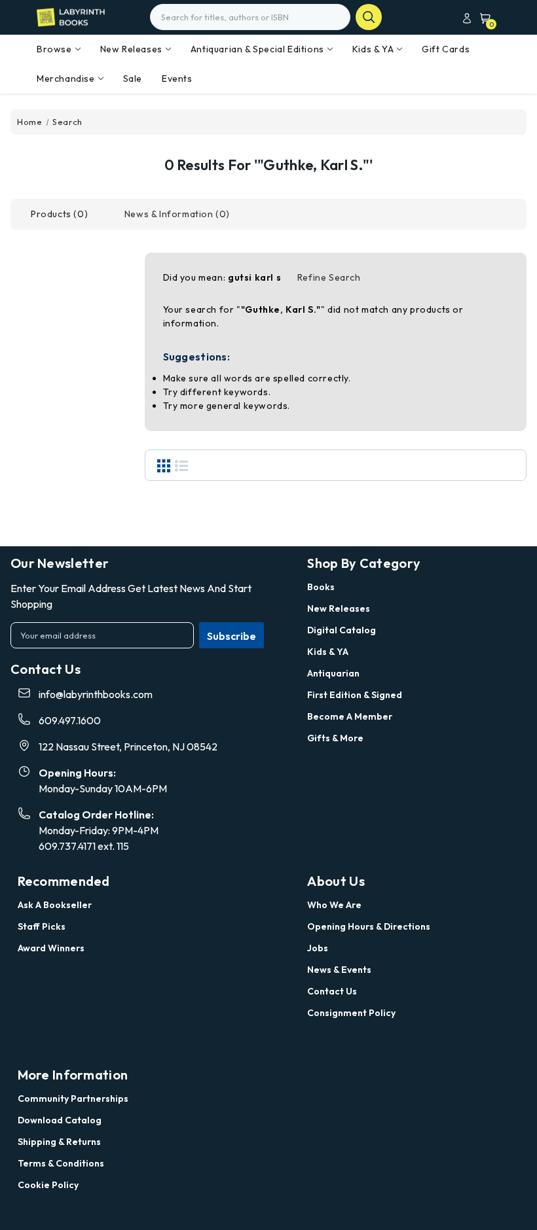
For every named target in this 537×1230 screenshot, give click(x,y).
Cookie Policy (48, 1185)
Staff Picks (41, 926)
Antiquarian (333, 673)
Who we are (334, 905)
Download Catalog (60, 1120)
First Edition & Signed (354, 695)
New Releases (131, 49)
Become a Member (349, 716)
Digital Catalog (341, 630)
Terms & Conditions (61, 1163)
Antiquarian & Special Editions (257, 49)
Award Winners (51, 948)
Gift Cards (446, 49)
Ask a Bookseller (55, 905)
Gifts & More (335, 738)
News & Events (339, 969)
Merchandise (66, 78)
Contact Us (332, 991)
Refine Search (329, 277)
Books (321, 587)
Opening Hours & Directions (368, 926)
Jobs (317, 948)
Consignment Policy (351, 1013)
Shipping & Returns (59, 1142)
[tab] (59, 214)
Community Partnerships (73, 1098)
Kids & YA (373, 49)
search (369, 17)
